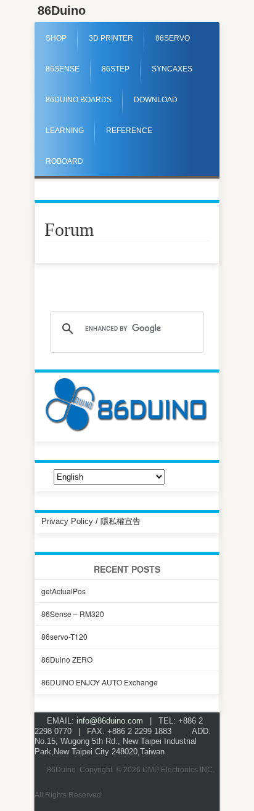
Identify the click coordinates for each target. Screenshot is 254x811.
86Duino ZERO (66, 659)
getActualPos (63, 591)
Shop (56, 38)
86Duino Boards (79, 99)
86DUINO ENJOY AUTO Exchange (99, 682)
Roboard (64, 161)
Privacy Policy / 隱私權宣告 (91, 521)
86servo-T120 (64, 636)
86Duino (62, 10)
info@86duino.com (109, 720)
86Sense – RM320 (72, 613)
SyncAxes (172, 69)
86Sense (63, 69)
